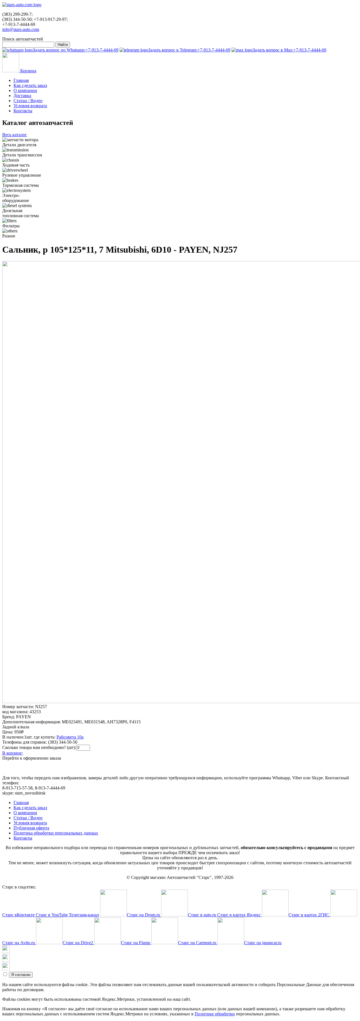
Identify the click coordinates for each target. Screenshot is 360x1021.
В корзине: (12, 753)
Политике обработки (215, 1013)
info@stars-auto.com (20, 29)
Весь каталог (14, 134)
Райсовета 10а (70, 737)
